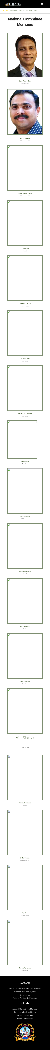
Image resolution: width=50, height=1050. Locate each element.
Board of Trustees (25, 1015)
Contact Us (25, 995)
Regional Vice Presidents (25, 1012)
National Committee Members (25, 1009)
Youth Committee (25, 1018)
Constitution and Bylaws (25, 992)
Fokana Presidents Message (25, 998)
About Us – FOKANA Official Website (25, 988)
